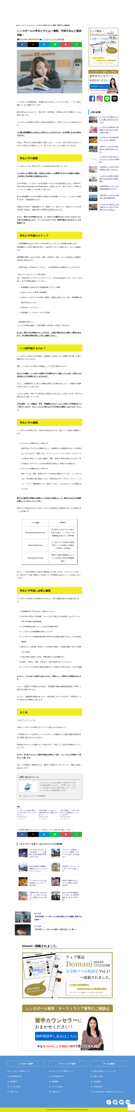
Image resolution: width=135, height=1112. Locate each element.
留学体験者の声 (16, 1076)
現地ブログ (14, 1092)
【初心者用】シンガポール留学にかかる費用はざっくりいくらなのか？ (69, 812)
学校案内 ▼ (104, 18)
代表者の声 (98, 1087)
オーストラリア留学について (63, 1071)
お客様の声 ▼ (30, 18)
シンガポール (46, 39)
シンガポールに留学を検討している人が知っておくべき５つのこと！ (26, 812)
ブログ (54, 39)
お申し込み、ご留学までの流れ (65, 18)
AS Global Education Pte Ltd (68, 1109)
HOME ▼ (5, 18)
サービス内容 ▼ (44, 18)
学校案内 (13, 1081)
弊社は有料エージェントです (105, 1071)
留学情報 (60, 39)
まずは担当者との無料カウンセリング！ (109, 1092)
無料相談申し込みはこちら (99, 86)
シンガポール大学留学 (88, 18)
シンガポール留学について (20, 1071)
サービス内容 (15, 1087)
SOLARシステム (65, 183)
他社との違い (17, 18)
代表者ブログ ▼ (117, 18)
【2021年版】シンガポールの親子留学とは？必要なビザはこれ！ (48, 812)
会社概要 (97, 1081)
